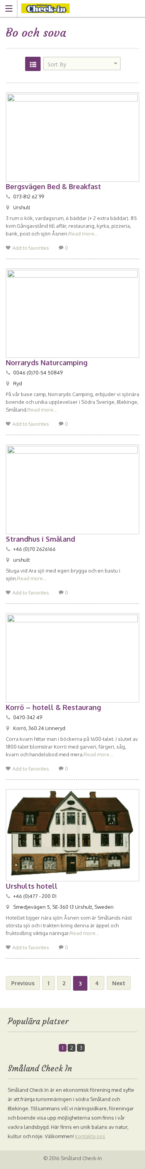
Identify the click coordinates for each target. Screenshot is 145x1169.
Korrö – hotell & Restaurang (53, 707)
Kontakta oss (90, 1136)
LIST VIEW (33, 64)
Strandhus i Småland (40, 539)
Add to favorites (30, 248)
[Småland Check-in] (65, 8)
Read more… (83, 233)
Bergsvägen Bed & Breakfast (53, 186)
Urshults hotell (32, 886)
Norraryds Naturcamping (46, 362)
